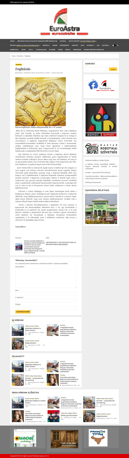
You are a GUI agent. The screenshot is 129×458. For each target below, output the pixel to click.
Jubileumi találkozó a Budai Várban (33, 329)
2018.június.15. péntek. (43, 73)
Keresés (90, 63)
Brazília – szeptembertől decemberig (34, 379)
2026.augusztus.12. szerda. (70, 408)
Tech (30, 50)
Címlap (12, 41)
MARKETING (14, 50)
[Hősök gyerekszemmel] (53, 416)
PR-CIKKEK (52, 50)
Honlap (17, 304)
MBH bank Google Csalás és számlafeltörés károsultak (37, 41)
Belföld (46, 45)
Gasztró (75, 45)
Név (17, 290)
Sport (24, 50)
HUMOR (54, 45)
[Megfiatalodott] (18, 344)
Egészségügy (64, 45)
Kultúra (105, 45)
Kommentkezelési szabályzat (94, 50)
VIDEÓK (60, 50)
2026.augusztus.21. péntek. (37, 332)
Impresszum (77, 50)
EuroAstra (18, 64)
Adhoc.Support (82, 41)
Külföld (24, 45)
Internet (90, 45)
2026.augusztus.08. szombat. (36, 382)
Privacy (68, 50)
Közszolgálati (68, 413)
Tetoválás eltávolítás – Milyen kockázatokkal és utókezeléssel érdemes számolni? (69, 380)
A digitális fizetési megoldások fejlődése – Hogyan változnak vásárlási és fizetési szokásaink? (68, 331)
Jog (98, 45)
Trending (62, 375)
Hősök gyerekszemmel (93, 182)
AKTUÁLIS (63, 41)
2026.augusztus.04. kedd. (69, 385)
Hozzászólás (19, 267)
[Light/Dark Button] (114, 45)
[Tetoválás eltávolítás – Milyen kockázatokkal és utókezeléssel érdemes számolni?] (53, 380)
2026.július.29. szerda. (70, 417)
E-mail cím (19, 297)
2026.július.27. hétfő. (34, 345)
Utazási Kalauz (41, 50)
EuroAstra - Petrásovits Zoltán (26, 73)
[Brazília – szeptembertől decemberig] (18, 380)
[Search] (118, 45)
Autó (82, 45)
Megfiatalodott (30, 343)
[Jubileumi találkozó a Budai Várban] (18, 330)
